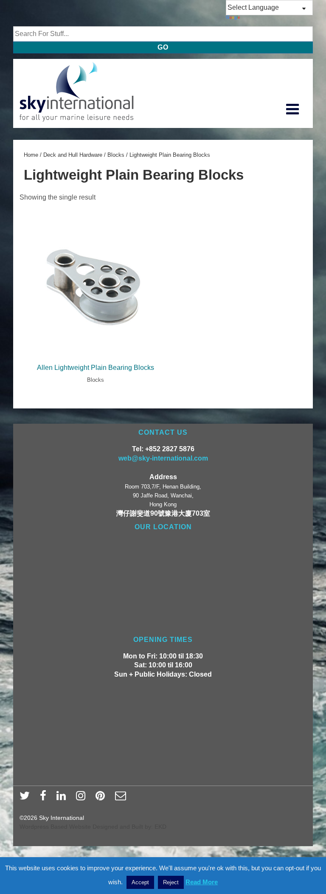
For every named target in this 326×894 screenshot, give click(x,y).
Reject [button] (171, 882)
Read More (201, 882)
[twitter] (27, 798)
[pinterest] (102, 798)
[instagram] (82, 798)
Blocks (115, 155)
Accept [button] (140, 882)
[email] (121, 798)
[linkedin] (63, 798)
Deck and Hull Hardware (72, 155)
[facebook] (45, 798)
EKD (160, 826)
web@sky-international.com (163, 458)
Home (31, 155)
